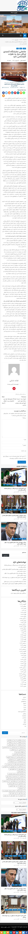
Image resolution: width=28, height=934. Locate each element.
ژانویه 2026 (23, 616)
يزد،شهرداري (13, 766)
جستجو (24, 552)
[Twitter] (6, 92)
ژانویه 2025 (23, 641)
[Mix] (21, 92)
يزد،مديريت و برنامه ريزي (12, 776)
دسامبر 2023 (23, 668)
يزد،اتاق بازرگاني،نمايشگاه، (20, 394)
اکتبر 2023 (23, 672)
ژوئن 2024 (23, 655)
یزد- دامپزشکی (22, 788)
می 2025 (24, 633)
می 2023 (24, 682)
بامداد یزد (14, 28)
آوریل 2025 (23, 635)
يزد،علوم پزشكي (21, 771)
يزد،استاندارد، (14, 747)
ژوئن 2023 (23, 680)
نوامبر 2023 (23, 670)
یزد (17, 48)
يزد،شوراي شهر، (13, 769)
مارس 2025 (23, 637)
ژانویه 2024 (23, 666)
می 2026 (24, 610)
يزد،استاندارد (22, 747)
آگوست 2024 (23, 651)
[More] (3, 95)
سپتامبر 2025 (22, 625)
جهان (25, 709)
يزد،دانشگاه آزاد (21, 762)
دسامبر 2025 (23, 618)
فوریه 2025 (23, 639)
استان (24, 48)
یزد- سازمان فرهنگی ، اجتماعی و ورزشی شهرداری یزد (14, 791)
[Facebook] (3, 92)
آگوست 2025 (22, 627)
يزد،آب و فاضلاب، (21, 745)
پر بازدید (20, 509)
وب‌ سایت (23, 451)
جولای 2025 (23, 629)
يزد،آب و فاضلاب (21, 742)
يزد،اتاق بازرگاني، (11, 745)
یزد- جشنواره (22, 786)
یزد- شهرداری (22, 795)
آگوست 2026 (23, 604)
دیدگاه (24, 418)
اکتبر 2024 (23, 647)
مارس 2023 (23, 686)
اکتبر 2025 (23, 623)
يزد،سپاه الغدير (21, 766)
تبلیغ (24, 703)
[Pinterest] (15, 92)
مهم (20, 48)
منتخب (11, 484)
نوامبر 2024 (23, 645)
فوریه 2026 (23, 614)
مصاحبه (24, 716)
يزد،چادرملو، (5, 781)
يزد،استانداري (6, 747)
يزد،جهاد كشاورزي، (21, 759)
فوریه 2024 (23, 664)
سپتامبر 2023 (22, 674)
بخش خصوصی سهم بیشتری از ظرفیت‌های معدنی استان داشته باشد (14, 516)
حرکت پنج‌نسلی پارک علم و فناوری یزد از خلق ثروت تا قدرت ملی (15, 543)
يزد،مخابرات (22, 776)
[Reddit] (9, 92)
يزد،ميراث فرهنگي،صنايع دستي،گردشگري (16, 778)
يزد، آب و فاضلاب (11, 742)
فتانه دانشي (22, 60)
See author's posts (19, 384)
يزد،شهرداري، (5, 766)
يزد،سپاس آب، (9, 764)
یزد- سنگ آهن (22, 793)
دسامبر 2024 (23, 643)
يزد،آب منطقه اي (21, 740)
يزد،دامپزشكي (12, 759)
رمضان (24, 714)
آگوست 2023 (22, 676)
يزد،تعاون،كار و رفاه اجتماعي (19, 754)
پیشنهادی (19, 484)
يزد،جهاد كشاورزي (11, 757)
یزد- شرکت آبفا (13, 793)
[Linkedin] (12, 92)
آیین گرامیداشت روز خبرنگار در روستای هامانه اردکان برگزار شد (15, 489)
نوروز (25, 722)
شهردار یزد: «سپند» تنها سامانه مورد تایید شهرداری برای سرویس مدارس (20, 401)
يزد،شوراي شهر (22, 769)
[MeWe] (18, 92)
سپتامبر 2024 (22, 649)
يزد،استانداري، (22, 750)
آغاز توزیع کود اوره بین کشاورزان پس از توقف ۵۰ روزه (8, 400)
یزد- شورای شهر (14, 795)
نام (25, 439)
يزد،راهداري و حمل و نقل (19, 764)
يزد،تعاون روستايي (21, 757)
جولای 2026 (23, 606)
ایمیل (24, 445)
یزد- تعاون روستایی (12, 783)
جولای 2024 (23, 653)
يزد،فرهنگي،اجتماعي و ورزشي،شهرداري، (16, 774)
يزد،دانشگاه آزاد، (12, 762)
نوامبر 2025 (23, 621)
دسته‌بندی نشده (22, 711)
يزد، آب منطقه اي (11, 740)
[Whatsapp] (24, 92)
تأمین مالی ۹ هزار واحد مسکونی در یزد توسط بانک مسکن (14, 916)
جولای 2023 (23, 678)
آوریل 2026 (23, 612)
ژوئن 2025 (23, 631)
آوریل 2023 (23, 684)
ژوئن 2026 (23, 608)
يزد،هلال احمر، (14, 781)
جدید (15, 484)
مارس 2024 (23, 662)
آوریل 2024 (23, 659)
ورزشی (24, 724)
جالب (24, 705)
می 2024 (24, 657)
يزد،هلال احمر (22, 781)
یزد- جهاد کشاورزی (13, 786)
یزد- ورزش (6, 795)
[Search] (3, 35)
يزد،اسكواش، (13, 750)
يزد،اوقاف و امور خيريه (20, 752)
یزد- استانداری (22, 783)
